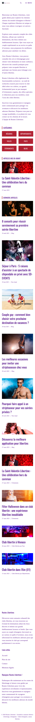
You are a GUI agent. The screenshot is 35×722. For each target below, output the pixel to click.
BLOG (26, 148)
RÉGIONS (9, 134)
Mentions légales (8, 668)
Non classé (14, 282)
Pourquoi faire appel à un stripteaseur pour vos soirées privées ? (17, 408)
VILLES (9, 141)
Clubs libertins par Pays (18, 546)
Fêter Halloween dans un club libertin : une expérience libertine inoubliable (17, 510)
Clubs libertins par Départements (21, 573)
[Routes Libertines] (6, 3)
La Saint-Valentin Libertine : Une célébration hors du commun (16, 182)
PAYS (26, 141)
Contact (4, 664)
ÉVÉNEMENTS (9, 148)
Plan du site (6, 660)
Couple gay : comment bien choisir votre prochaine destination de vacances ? (16, 318)
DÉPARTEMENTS (25, 134)
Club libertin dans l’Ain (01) (16, 569)
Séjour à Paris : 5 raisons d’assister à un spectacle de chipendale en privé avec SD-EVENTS (17, 272)
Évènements (15, 483)
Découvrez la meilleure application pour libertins (15, 441)
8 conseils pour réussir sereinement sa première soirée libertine (15, 225)
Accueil (4, 655)
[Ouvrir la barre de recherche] (20, 3)
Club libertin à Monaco (14, 542)
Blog (12, 233)
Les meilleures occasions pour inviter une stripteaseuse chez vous (15, 363)
